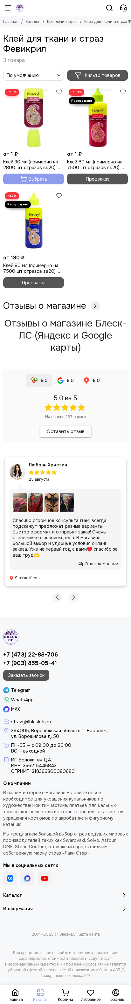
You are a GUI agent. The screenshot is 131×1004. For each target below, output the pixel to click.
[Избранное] (59, 92)
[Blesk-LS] (20, 8)
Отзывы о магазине (44, 306)
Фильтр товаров (102, 75)
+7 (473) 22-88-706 (30, 654)
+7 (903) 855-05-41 (30, 663)
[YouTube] (45, 878)
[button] (57, 597)
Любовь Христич (48, 465)
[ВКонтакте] (10, 878)
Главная (10, 21)
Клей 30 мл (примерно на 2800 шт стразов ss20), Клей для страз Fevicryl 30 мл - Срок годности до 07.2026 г (32, 164)
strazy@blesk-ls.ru (31, 722)
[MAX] (27, 878)
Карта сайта (89, 934)
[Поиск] (109, 8)
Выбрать (38, 179)
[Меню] (8, 8)
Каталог (32, 21)
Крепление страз (62, 21)
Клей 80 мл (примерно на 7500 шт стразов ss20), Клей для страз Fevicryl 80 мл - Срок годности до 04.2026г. (96, 164)
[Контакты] (123, 8)
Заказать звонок (26, 675)
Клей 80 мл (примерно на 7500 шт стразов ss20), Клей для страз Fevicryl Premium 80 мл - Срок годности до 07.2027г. (31, 268)
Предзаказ (97, 179)
